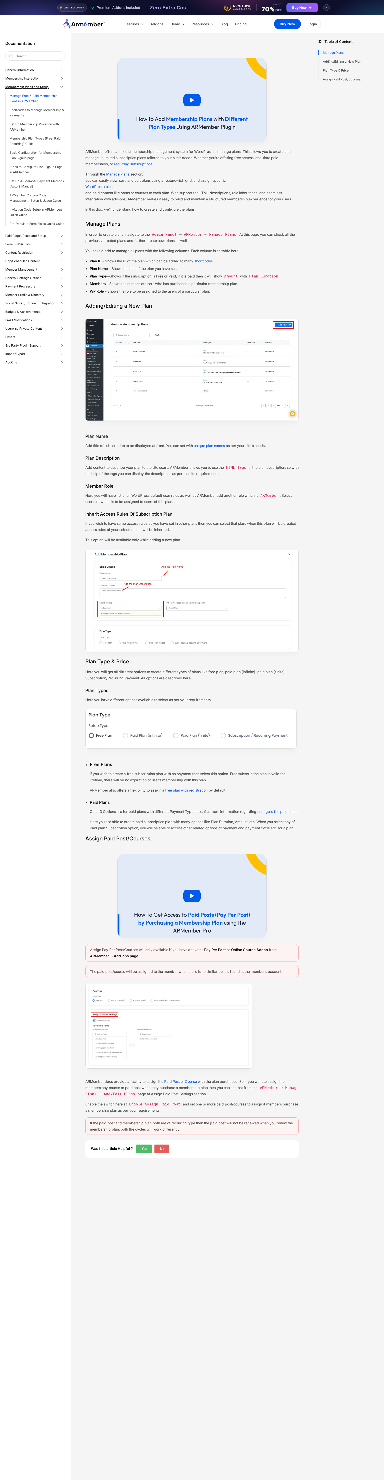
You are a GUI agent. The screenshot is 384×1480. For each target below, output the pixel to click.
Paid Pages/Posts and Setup (25, 235)
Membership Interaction (22, 78)
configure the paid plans (277, 811)
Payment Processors (20, 286)
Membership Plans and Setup (27, 87)
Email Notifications (18, 320)
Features (132, 24)
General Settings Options (23, 278)
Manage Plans (118, 174)
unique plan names (209, 445)
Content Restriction (19, 252)
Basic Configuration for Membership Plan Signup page (35, 155)
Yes (144, 1149)
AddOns (11, 362)
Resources (200, 24)
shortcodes (203, 261)
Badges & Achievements (22, 311)
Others (10, 337)
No (161, 1149)
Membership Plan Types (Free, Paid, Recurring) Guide (35, 141)
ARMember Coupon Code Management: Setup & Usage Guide (35, 197)
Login (312, 24)
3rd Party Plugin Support (23, 345)
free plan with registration (186, 790)
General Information (19, 70)
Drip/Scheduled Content (22, 261)
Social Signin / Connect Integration (30, 303)
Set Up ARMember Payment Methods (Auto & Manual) (37, 183)
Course (191, 1081)
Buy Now (287, 24)
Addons (156, 24)
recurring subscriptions (133, 164)
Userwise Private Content (23, 328)
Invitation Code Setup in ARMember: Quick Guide (36, 212)
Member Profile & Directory (24, 295)
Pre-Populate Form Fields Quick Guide (37, 223)
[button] (141, 24)
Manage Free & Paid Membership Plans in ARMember (33, 98)
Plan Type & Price (335, 70)
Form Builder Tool (17, 244)
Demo (175, 24)
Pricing (241, 24)
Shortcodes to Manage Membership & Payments (37, 112)
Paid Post (172, 1081)
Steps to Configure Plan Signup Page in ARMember (36, 169)
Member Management (21, 269)
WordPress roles (98, 186)
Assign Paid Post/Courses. (342, 79)
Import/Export (15, 354)
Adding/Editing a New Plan (342, 61)
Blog (224, 24)
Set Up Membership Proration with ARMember (34, 126)
